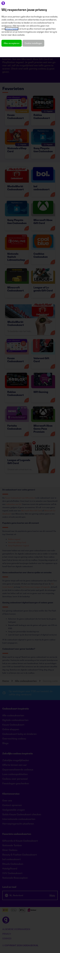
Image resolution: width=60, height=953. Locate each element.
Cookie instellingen (33, 43)
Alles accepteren (12, 43)
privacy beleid (11, 28)
